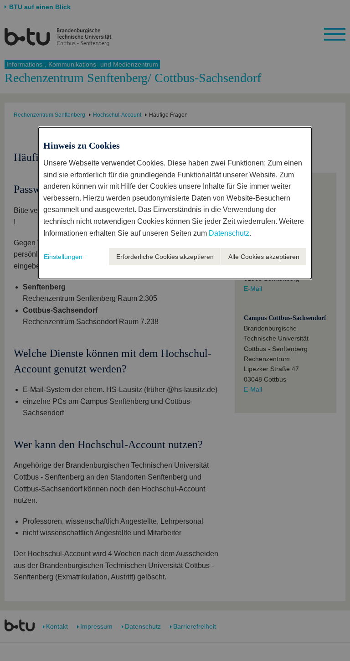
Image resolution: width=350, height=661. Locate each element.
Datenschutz (229, 233)
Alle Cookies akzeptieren (263, 256)
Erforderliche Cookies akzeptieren (165, 256)
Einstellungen (63, 256)
